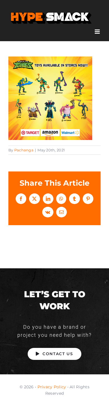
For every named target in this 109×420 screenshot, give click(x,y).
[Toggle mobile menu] (98, 32)
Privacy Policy (51, 386)
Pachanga (24, 150)
